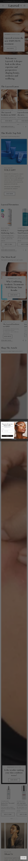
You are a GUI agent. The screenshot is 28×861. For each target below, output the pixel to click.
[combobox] (3, 431)
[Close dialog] (26, 422)
